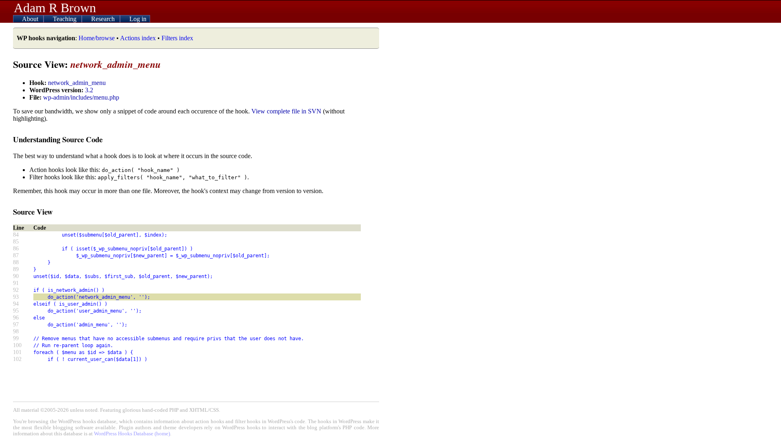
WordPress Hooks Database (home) (132, 434)
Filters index (177, 38)
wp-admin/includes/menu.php (81, 97)
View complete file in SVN (286, 111)
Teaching (65, 18)
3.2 (89, 90)
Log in (137, 18)
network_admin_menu (77, 82)
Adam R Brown (55, 7)
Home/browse (97, 38)
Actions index (138, 38)
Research (103, 18)
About (31, 18)
